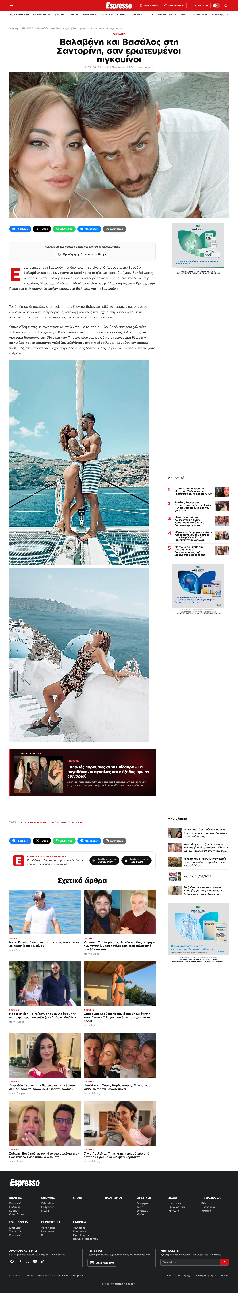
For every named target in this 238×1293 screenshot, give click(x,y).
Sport (77, 1197)
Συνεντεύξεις (17, 1231)
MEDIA (75, 14)
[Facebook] (12, 1261)
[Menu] (12, 5)
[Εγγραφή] (224, 1262)
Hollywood (47, 1207)
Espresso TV (18, 1222)
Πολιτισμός (113, 1197)
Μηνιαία (173, 1210)
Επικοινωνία (81, 1231)
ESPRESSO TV (220, 14)
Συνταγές (142, 1210)
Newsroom (119, 67)
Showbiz (48, 1197)
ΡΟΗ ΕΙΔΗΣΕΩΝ (19, 14)
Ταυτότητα (79, 1227)
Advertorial (48, 1227)
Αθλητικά (206, 1203)
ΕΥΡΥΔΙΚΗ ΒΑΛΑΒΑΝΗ (34, 822)
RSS (43, 1235)
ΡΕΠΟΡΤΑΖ (89, 14)
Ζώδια (172, 1197)
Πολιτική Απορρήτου (204, 1275)
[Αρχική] (25, 1182)
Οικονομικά (207, 1207)
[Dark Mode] (216, 5)
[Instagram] (19, 1261)
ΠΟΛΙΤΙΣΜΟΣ (199, 14)
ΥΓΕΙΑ (184, 14)
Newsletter (47, 1231)
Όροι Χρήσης (81, 1235)
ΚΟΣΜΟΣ (122, 14)
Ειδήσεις (15, 1197)
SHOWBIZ (61, 14)
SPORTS (137, 14)
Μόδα (140, 1214)
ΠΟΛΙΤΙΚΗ (107, 14)
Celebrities (47, 1203)
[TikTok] (42, 1261)
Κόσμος (14, 1210)
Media (45, 1210)
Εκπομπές (15, 1227)
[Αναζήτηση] (225, 5)
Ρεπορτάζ (15, 1203)
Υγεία (140, 1207)
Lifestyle (144, 1197)
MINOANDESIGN (125, 1284)
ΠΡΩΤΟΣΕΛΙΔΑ (167, 14)
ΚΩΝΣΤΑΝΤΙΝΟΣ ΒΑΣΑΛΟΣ (67, 822)
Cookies (224, 1275)
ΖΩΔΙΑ (150, 14)
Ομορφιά (142, 1203)
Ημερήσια (174, 1203)
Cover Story (16, 1214)
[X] (27, 1261)
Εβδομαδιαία (176, 1207)
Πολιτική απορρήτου (85, 1238)
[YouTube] (35, 1261)
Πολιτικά (205, 1210)
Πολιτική (14, 1207)
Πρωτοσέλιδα (210, 1197)
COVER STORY (42, 14)
